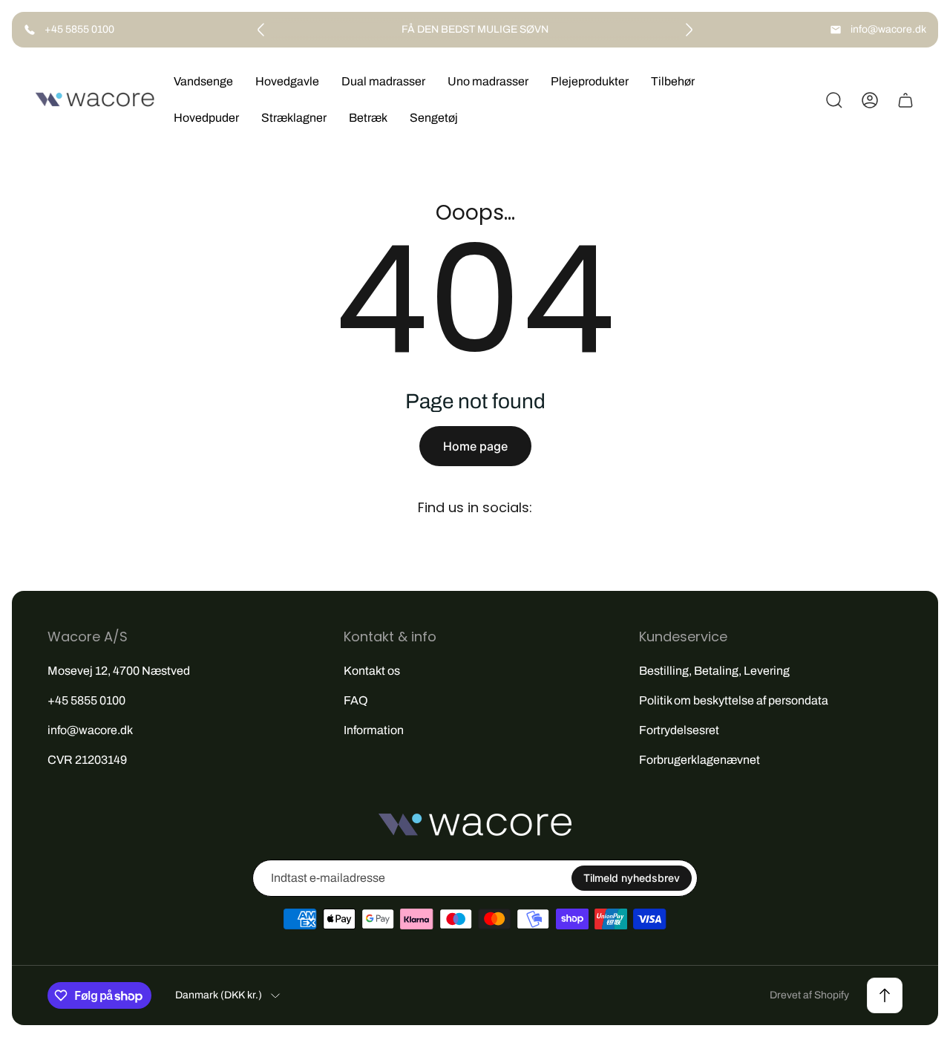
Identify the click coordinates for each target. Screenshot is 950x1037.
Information (374, 730)
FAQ (356, 700)
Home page (475, 446)
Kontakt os (372, 670)
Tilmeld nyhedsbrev (631, 877)
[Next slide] (689, 30)
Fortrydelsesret (679, 730)
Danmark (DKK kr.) (218, 995)
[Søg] (834, 100)
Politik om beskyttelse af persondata (733, 700)
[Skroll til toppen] (884, 995)
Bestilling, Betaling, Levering (714, 670)
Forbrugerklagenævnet (699, 759)
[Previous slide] (261, 30)
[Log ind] (870, 100)
